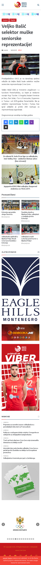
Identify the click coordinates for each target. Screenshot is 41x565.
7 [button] (19, 539)
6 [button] (17, 539)
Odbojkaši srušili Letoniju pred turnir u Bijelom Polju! (29, 239)
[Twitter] (11, 122)
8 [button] (21, 539)
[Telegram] (26, 122)
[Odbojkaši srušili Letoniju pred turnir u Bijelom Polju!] (30, 229)
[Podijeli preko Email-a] (6, 127)
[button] (3, 524)
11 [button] (27, 539)
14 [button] (33, 539)
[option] (19, 523)
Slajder (12, 20)
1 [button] (7, 539)
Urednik (5, 50)
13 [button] (31, 539)
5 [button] (15, 539)
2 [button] (9, 539)
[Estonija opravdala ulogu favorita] (11, 205)
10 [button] (25, 539)
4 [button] (13, 539)
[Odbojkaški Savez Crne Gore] (20, 5)
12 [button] (29, 539)
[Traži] (38, 5)
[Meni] (3, 5)
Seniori (5, 20)
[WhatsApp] (21, 122)
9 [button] (23, 539)
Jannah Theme (7, 558)
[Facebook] (6, 122)
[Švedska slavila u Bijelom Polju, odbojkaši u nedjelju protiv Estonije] (30, 205)
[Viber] (31, 122)
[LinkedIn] (16, 122)
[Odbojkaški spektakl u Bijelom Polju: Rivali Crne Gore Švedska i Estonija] (11, 229)
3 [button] (11, 539)
